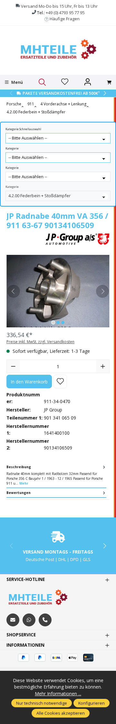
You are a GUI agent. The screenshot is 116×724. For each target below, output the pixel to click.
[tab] (56, 475)
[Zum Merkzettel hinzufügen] (60, 381)
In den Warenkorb (29, 382)
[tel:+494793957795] (45, 619)
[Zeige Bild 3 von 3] (62, 322)
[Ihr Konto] (88, 82)
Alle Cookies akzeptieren (60, 713)
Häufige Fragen (65, 19)
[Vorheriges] (13, 291)
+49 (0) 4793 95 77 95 (65, 12)
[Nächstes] (102, 291)
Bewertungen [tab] (18, 492)
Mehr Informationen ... (58, 693)
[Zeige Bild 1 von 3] (53, 322)
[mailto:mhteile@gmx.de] (12, 619)
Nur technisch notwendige (41, 703)
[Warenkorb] (109, 82)
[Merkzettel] (64, 82)
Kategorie (12, 148)
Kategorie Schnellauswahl (23, 129)
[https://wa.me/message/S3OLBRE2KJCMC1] (29, 619)
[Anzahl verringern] (13, 366)
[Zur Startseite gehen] (58, 49)
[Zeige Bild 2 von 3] (58, 322)
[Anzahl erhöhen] (102, 366)
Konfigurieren (91, 703)
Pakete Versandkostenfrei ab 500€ (61, 93)
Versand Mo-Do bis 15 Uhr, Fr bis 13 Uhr (59, 6)
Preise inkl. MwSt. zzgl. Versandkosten (40, 341)
